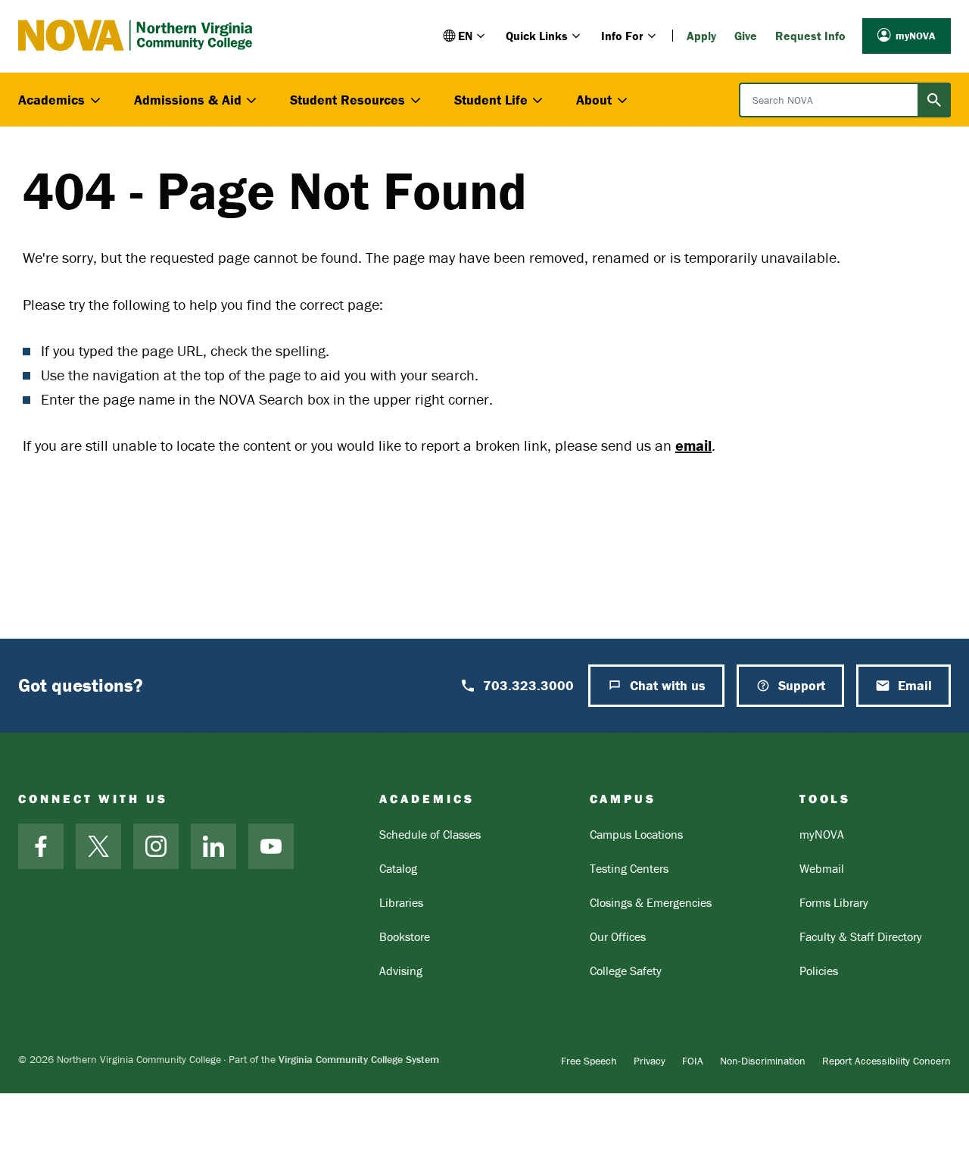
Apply (701, 35)
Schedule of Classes (430, 834)
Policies (818, 970)
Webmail (821, 868)
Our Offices (618, 936)
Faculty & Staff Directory (860, 936)
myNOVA (916, 35)
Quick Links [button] (537, 35)
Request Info (810, 35)
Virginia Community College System (359, 1059)
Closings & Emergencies (651, 902)
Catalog (398, 868)
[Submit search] (934, 100)
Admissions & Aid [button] (187, 99)
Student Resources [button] (347, 99)
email (693, 445)
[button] (465, 35)
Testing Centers (629, 868)
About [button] (594, 99)
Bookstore (404, 936)
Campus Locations (636, 834)
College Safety (626, 970)
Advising (400, 970)
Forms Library (833, 902)
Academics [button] (51, 99)
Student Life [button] (491, 99)
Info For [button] (622, 35)
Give (745, 35)
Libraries (401, 902)
